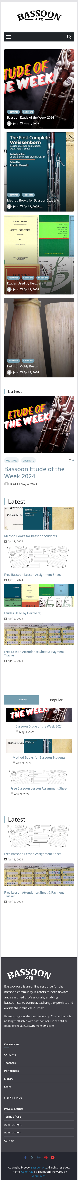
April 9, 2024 (31, 206)
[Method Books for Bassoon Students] (39, 518)
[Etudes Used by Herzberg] (39, 595)
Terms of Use (12, 1116)
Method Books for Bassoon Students (33, 200)
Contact (9, 1140)
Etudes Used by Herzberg (25, 283)
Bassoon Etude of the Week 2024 (30, 117)
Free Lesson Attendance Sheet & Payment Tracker (34, 653)
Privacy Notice (13, 1108)
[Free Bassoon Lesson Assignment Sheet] (39, 557)
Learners (28, 111)
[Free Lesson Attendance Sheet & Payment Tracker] (39, 634)
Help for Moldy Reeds (22, 366)
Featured (13, 111)
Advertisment (13, 1124)
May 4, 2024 (31, 123)
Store (7, 1087)
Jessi (16, 123)
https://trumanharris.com (38, 1025)
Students (10, 1055)
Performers (11, 1071)
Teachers (28, 194)
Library (8, 1078)
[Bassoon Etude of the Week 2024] (39, 424)
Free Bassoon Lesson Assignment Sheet (32, 575)
